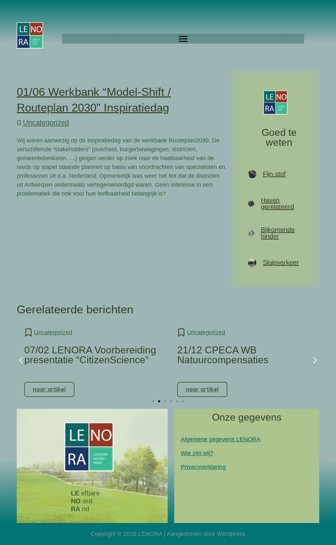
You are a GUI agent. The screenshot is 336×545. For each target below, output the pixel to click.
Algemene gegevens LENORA (221, 439)
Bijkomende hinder (278, 233)
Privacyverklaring (203, 467)
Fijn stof (274, 174)
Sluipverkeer (281, 262)
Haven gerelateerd (277, 203)
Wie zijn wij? (197, 453)
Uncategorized (46, 122)
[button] (21, 360)
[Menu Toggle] (183, 39)
